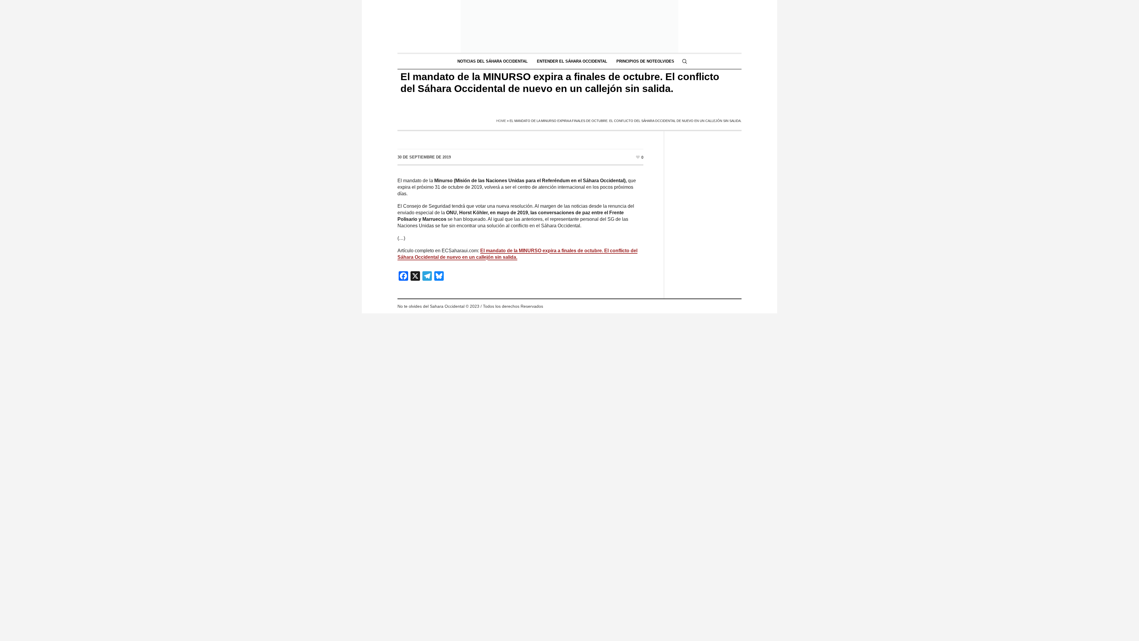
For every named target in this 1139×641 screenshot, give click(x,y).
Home (501, 121)
